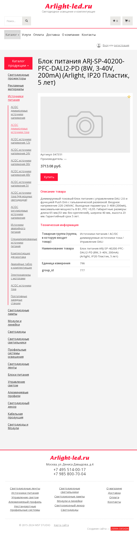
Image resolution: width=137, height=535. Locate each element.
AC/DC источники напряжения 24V (21, 151)
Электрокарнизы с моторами (21, 276)
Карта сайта (61, 525)
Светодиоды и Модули (18, 426)
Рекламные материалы (16, 87)
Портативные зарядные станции (19, 300)
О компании (70, 35)
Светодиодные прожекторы (18, 76)
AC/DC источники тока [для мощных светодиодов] (21, 196)
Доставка (53, 35)
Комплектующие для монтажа (20, 255)
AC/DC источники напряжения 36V (21, 162)
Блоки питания (18, 375)
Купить (49, 177)
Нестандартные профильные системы (25, 508)
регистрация (121, 45)
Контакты (89, 35)
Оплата (38, 35)
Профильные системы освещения (17, 353)
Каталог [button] (11, 35)
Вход (105, 45)
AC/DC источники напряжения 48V (21, 173)
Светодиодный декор (18, 405)
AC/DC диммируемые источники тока (20, 128)
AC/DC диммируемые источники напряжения (19, 112)
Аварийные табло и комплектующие (21, 265)
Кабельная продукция (15, 415)
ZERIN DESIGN (119, 528)
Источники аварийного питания (18, 228)
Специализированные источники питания (21, 242)
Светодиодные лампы (18, 312)
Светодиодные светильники (18, 340)
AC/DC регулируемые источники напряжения (19, 212)
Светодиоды (17, 332)
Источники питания (15, 98)
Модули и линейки (14, 323)
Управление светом (16, 383)
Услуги (26, 35)
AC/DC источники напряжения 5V (21, 183)
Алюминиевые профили (18, 394)
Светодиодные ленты (18, 365)
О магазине (114, 488)
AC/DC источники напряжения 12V (21, 141)
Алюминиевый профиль (25, 502)
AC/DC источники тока (21, 287)
